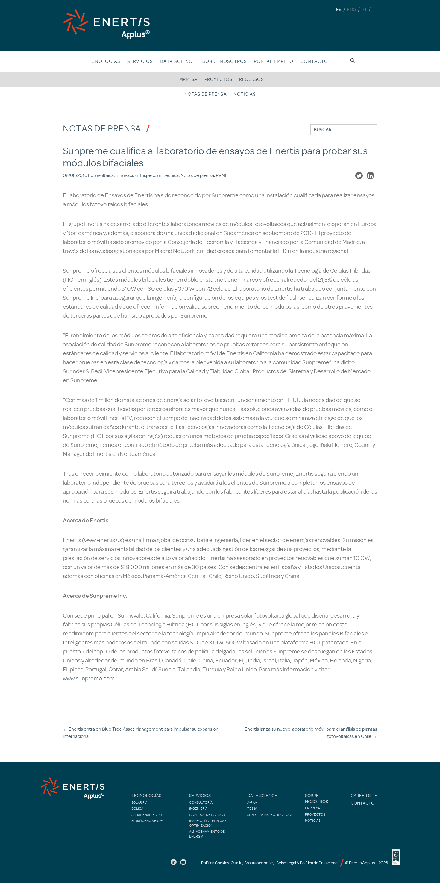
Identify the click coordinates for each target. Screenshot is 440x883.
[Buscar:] (343, 129)
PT (364, 9)
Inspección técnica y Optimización (208, 823)
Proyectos (218, 79)
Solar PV (139, 802)
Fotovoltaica (101, 175)
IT (374, 9)
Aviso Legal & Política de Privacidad (307, 863)
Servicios (140, 61)
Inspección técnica (159, 175)
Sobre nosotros (316, 798)
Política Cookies (215, 863)
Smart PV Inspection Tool (270, 815)
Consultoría (201, 802)
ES (339, 9)
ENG (351, 9)
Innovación (127, 175)
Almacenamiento (146, 815)
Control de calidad (207, 815)
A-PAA (252, 802)
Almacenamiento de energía (207, 833)
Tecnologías (102, 61)
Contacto (314, 61)
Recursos (251, 79)
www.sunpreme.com (89, 678)
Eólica (137, 808)
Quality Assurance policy (252, 863)
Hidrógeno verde (147, 821)
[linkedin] (174, 862)
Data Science (177, 61)
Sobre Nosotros (224, 61)
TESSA (252, 808)
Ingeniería (198, 808)
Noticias (244, 94)
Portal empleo (273, 61)
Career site (364, 795)
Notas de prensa (205, 94)
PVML (221, 175)
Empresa (187, 79)
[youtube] (183, 862)
